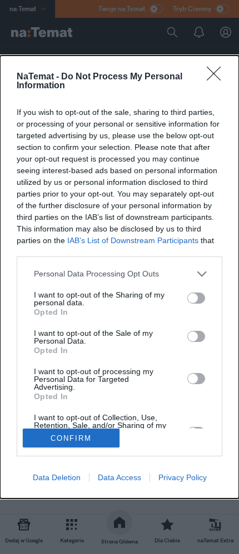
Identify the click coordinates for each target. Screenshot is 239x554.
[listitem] (119, 274)
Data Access (119, 477)
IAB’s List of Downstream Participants (132, 240)
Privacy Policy (182, 477)
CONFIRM (71, 438)
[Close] (217, 77)
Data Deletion (57, 477)
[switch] (196, 298)
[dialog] (119, 277)
